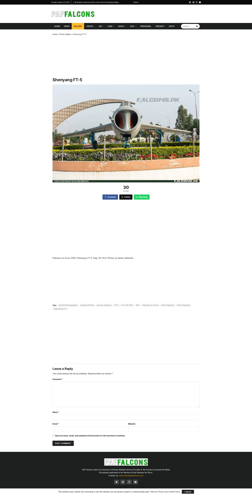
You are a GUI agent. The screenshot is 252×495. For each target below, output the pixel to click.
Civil (132, 26)
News (67, 26)
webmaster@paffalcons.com (131, 475)
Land (109, 26)
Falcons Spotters (104, 305)
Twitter (127, 197)
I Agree (187, 492)
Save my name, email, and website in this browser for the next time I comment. (90, 436)
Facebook (111, 197)
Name (55, 412)
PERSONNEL (145, 26)
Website (131, 424)
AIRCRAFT (160, 26)
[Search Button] (197, 26)
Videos (89, 26)
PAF (137, 305)
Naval (121, 26)
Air (100, 26)
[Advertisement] (153, 13)
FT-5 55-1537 (127, 305)
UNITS (171, 26)
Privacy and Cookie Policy (169, 492)
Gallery (78, 26)
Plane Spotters (167, 305)
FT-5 (116, 305)
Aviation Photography (68, 305)
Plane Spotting (183, 305)
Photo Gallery (65, 34)
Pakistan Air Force (150, 305)
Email (55, 424)
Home (57, 26)
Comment (57, 379)
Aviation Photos (87, 305)
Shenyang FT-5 (60, 309)
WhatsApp (143, 197)
